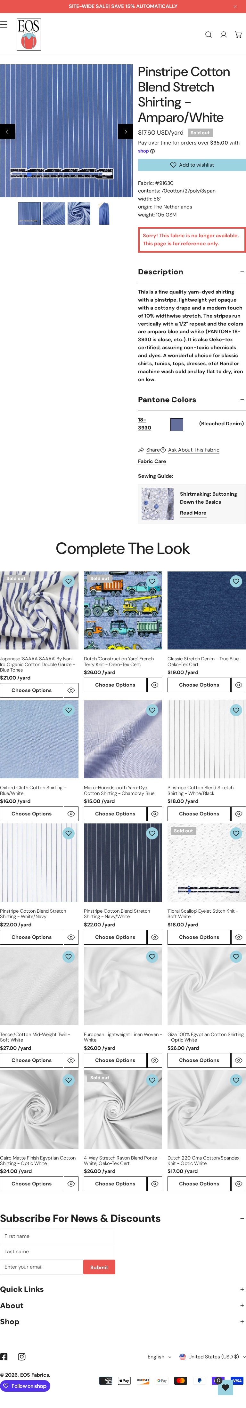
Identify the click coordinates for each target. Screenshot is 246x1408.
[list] (66, 130)
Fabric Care (152, 461)
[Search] (208, 34)
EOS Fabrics (34, 1375)
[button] (238, 34)
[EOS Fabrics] (29, 35)
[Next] (125, 131)
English (156, 1356)
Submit (99, 1267)
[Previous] (7, 131)
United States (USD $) (213, 1356)
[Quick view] (71, 690)
